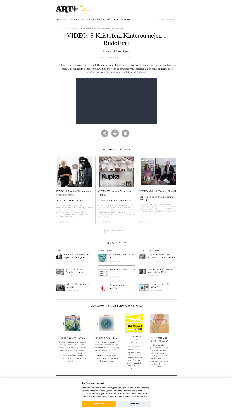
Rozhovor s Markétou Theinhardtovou (115, 200)
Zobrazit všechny (115, 231)
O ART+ (125, 19)
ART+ (60, 28)
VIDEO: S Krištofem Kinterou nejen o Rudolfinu (101, 28)
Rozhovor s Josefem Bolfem (69, 200)
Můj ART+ (112, 19)
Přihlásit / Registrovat (166, 19)
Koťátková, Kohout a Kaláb (122, 269)
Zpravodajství (76, 19)
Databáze (61, 19)
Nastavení (134, 404)
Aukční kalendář (95, 19)
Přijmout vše (99, 404)
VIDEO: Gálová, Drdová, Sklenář (157, 191)
